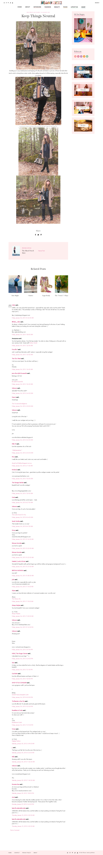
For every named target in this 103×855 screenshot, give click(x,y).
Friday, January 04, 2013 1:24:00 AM (22, 355)
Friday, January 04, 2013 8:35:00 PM (22, 697)
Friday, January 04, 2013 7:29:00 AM (22, 493)
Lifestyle (74, 7)
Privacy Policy (26, 852)
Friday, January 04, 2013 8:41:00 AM (22, 526)
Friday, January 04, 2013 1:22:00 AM (22, 346)
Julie (13, 580)
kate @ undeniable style (19, 808)
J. (12, 748)
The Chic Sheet (16, 359)
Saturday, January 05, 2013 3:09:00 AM (23, 744)
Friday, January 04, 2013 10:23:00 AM (23, 548)
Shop (83, 7)
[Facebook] (75, 56)
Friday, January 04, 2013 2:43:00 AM (22, 393)
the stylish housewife (17, 382)
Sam (13, 663)
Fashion (48, 7)
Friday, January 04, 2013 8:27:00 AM (22, 502)
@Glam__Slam (16, 322)
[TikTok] (84, 56)
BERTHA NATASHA (17, 570)
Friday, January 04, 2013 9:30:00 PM (22, 706)
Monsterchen (15, 784)
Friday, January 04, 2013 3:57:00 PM (22, 650)
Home (20, 7)
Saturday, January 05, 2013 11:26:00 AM (23, 762)
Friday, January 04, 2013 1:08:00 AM (22, 335)
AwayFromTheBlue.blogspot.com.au (22, 463)
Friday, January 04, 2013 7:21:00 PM (22, 670)
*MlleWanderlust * (17, 450)
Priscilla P (15, 349)
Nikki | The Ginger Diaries (19, 654)
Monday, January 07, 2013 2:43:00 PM (23, 804)
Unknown (14, 388)
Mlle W (14, 444)
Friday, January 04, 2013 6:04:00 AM (22, 453)
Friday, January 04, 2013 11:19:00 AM (22, 601)
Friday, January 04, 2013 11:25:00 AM (22, 616)
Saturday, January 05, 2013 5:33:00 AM (23, 753)
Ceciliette (15, 674)
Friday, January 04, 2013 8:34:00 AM (22, 517)
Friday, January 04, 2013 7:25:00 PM (22, 679)
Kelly (13, 757)
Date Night (15, 295)
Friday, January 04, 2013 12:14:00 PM (22, 627)
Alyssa (13, 591)
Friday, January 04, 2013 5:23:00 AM (22, 440)
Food (65, 7)
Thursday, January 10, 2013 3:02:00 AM (23, 815)
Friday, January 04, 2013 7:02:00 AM (22, 479)
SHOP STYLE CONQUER (19, 683)
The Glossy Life (16, 599)
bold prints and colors (33, 12)
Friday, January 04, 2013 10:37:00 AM (23, 567)
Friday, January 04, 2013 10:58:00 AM (23, 576)
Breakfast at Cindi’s (17, 722)
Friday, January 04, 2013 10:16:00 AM (22, 539)
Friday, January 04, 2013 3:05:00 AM (22, 406)
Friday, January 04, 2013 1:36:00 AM (22, 369)
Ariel (13, 797)
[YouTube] (87, 56)
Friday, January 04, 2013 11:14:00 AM (22, 587)
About (27, 7)
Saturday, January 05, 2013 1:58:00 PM (23, 793)
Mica (13, 457)
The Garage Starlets (18, 483)
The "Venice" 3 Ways (61, 295)
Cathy (13, 305)
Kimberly (14, 470)
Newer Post (41, 251)
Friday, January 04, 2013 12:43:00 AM (23, 318)
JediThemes (92, 852)
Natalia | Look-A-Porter (18, 561)
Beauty (57, 7)
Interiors (37, 7)
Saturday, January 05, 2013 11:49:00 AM (23, 780)
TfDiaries (84, 852)
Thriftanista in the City (18, 701)
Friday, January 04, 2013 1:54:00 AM (22, 384)
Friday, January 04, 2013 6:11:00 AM (22, 466)
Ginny (13, 530)
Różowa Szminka (17, 543)
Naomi (14, 397)
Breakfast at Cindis (17, 710)
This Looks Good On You (19, 515)
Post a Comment (14, 830)
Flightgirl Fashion (16, 741)
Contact (17, 852)
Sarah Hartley (16, 521)
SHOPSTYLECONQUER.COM (20, 695)
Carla (13, 497)
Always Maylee (16, 605)
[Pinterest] (81, 56)
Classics (30, 295)
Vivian (14, 729)
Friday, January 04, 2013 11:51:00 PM (22, 725)
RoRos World (33, 343)
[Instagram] (78, 56)
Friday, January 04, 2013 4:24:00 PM (22, 659)
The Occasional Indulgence (19, 404)
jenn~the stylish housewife (19, 373)
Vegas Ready (46, 295)
